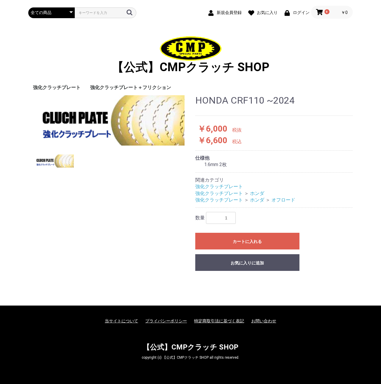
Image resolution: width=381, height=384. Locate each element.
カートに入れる (247, 241)
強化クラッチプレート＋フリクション (130, 87)
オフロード (283, 200)
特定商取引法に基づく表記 (219, 321)
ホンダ (257, 193)
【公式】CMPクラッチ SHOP (190, 67)
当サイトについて (121, 321)
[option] (109, 120)
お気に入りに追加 (247, 262)
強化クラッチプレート (57, 87)
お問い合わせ (263, 321)
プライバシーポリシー (166, 321)
